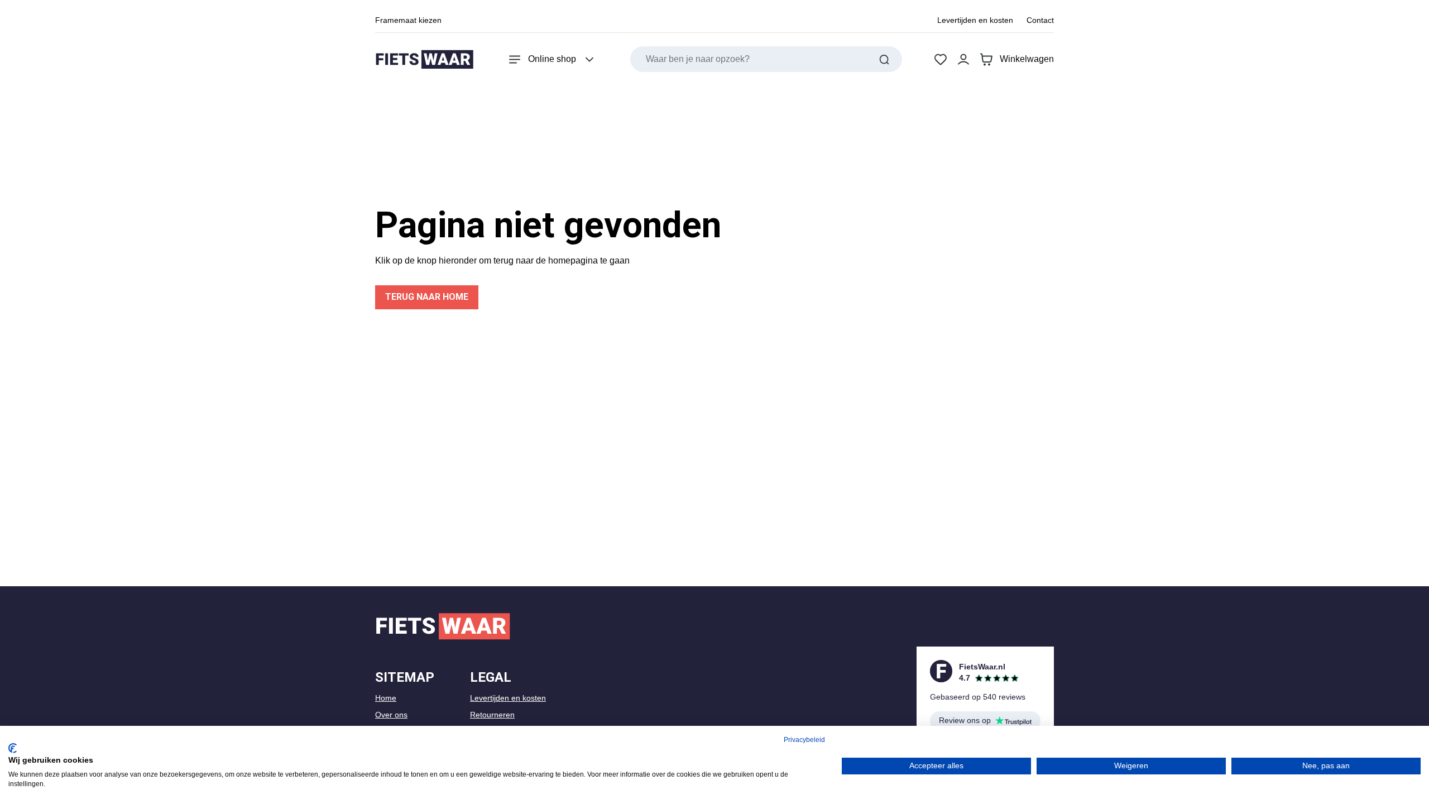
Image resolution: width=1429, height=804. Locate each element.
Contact (1040, 20)
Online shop (552, 59)
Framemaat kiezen (408, 20)
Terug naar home (426, 296)
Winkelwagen (1027, 59)
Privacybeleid (804, 740)
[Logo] (424, 59)
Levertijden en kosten (975, 20)
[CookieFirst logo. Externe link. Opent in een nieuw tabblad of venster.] (12, 748)
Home (385, 697)
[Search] (884, 59)
